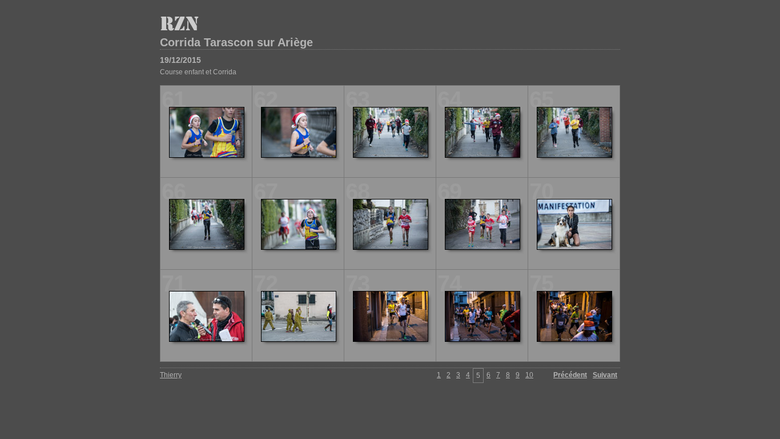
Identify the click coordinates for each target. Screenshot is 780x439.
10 (529, 375)
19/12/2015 (180, 60)
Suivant (605, 375)
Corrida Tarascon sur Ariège (236, 42)
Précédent (570, 375)
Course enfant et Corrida (198, 72)
